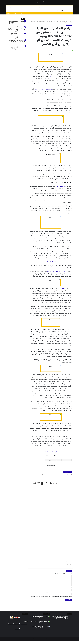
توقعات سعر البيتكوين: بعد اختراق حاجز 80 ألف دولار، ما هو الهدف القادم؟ (13, 47)
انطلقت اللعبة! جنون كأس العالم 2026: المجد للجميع (51, 483)
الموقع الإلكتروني (46, 592)
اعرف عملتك (49, 7)
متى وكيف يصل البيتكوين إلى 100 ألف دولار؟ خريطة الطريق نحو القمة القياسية (13, 23)
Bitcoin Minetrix (66, 460)
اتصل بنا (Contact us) (9, 13)
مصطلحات (62, 10)
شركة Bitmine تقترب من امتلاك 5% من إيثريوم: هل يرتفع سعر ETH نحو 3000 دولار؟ (13, 35)
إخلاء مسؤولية (17, 13)
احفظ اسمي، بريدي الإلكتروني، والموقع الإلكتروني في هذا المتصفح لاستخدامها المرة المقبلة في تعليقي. (51, 596)
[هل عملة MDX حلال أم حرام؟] (47, 618)
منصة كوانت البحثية (56, 7)
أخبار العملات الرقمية (21, 7)
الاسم (70, 587)
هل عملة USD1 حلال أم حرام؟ (37, 621)
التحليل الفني (28, 7)
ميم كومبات (48, 460)
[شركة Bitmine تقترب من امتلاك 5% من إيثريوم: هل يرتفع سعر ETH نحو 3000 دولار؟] (22, 35)
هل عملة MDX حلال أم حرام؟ (37, 616)
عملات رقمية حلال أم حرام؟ (37, 7)
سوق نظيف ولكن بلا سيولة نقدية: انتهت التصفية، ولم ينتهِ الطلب (37, 483)
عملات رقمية (57, 460)
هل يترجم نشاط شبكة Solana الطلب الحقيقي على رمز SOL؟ (13, 42)
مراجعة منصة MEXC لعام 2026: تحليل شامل (66, 562)
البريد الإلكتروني (68, 592)
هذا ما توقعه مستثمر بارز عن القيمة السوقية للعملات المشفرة (36, 627)
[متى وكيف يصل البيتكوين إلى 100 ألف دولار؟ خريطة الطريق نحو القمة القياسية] (22, 23)
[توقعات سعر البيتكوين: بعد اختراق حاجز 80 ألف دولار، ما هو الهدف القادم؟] (22, 47)
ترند (44, 7)
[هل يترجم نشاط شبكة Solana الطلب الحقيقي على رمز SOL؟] (22, 42)
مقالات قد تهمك (64, 21)
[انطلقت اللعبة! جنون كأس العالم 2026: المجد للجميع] (50, 477)
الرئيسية (62, 7)
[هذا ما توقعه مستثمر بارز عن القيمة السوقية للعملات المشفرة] (47, 628)
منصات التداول (13, 7)
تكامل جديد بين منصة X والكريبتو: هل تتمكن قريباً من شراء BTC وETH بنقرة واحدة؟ (13, 28)
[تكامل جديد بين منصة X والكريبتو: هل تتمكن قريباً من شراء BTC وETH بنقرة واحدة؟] (22, 28)
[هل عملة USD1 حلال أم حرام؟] (47, 623)
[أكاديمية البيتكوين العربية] (39, 2)
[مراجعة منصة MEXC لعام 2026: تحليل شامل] (65, 517)
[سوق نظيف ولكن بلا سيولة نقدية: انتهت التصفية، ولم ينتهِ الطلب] (36, 477)
